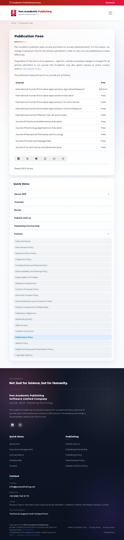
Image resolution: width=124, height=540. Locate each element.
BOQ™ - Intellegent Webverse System (24, 535)
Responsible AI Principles (26, 277)
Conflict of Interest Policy (27, 289)
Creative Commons (24, 331)
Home (13, 23)
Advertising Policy (23, 319)
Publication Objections (25, 313)
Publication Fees (24, 337)
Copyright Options (23, 355)
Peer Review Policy (24, 247)
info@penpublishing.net (22, 487)
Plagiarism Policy (23, 259)
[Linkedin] (12, 425)
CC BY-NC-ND (27, 530)
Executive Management (21, 449)
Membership (15, 460)
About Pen (14, 444)
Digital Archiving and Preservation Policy (34, 349)
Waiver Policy (21, 343)
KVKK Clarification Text (77, 527)
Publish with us (73, 444)
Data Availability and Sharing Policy (31, 271)
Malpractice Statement (25, 283)
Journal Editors (16, 455)
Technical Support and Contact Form (28, 514)
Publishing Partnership (76, 449)
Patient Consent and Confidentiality (31, 307)
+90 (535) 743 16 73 (19, 496)
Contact (110, 3)
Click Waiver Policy (32, 69)
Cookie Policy (109, 532)
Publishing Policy (74, 455)
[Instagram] (20, 425)
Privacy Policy (95, 527)
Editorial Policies (23, 241)
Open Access (21, 325)
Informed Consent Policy (26, 295)
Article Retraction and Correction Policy (33, 301)
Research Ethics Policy (25, 253)
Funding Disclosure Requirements (31, 265)
